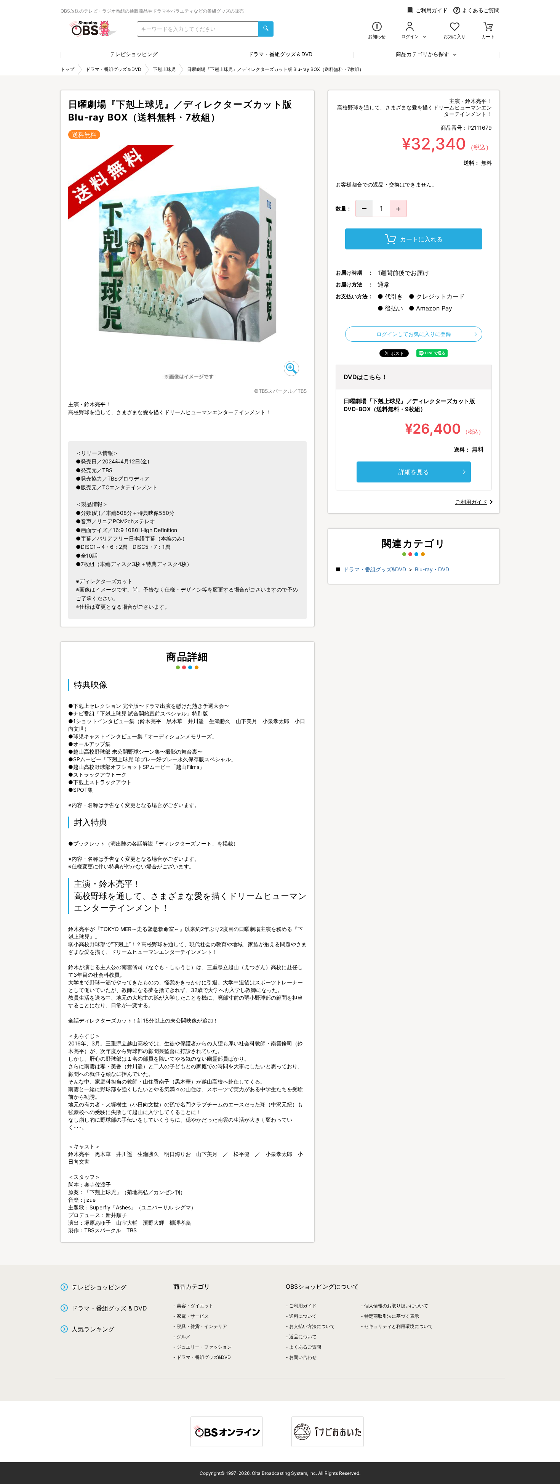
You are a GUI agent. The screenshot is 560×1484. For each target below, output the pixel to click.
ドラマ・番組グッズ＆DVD (280, 54)
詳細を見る (413, 472)
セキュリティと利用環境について (398, 1326)
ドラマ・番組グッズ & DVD (109, 1308)
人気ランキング (93, 1329)
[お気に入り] (454, 27)
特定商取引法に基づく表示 (391, 1316)
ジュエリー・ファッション (204, 1347)
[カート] (488, 27)
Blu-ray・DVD (432, 569)
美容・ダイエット (195, 1306)
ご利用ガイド (432, 10)
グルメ (183, 1336)
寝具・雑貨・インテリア (202, 1326)
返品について (303, 1336)
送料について (303, 1316)
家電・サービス (193, 1316)
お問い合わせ (303, 1357)
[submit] (266, 29)
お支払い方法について (312, 1326)
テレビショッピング (134, 54)
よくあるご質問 (480, 10)
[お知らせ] (377, 27)
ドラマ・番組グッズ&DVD (375, 569)
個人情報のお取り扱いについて (396, 1306)
